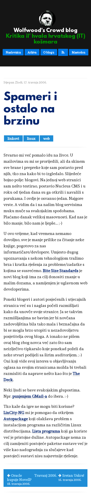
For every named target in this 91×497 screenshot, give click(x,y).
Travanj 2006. (45, 475)
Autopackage (16, 418)
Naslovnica (13, 52)
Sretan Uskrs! (73, 475)
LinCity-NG (14, 412)
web (46, 138)
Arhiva (32, 52)
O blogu (48, 52)
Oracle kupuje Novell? (19, 477)
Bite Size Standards (60, 270)
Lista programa (46, 431)
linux (31, 138)
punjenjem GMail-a (29, 396)
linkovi (13, 138)
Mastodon (78, 52)
